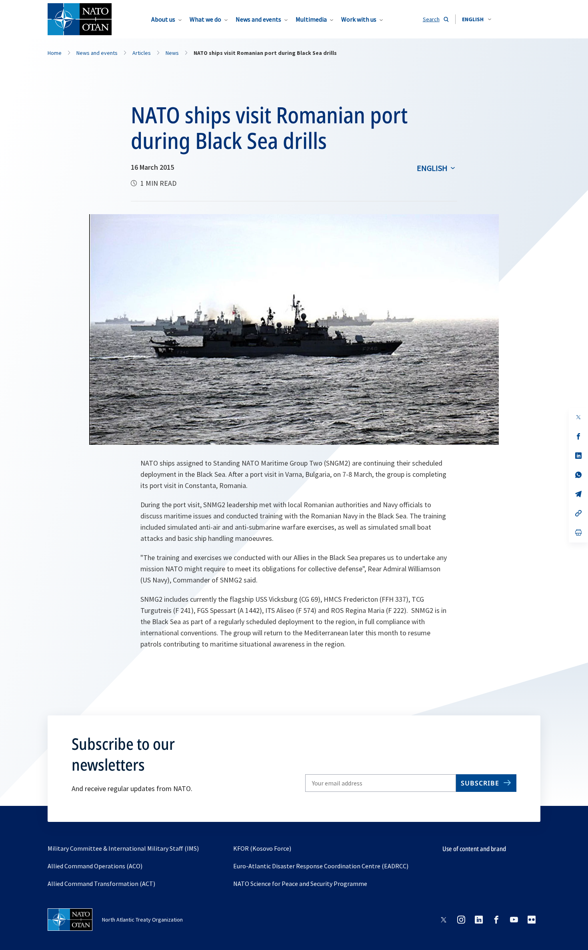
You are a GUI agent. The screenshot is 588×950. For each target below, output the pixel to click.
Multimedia (311, 19)
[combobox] (476, 19)
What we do (205, 19)
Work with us (358, 19)
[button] (476, 19)
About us (163, 19)
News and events (258, 19)
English (432, 168)
